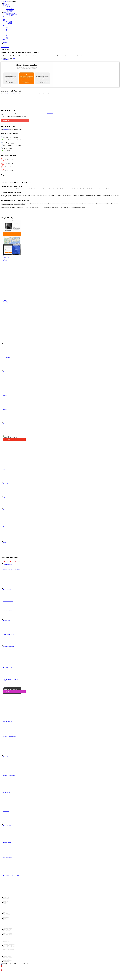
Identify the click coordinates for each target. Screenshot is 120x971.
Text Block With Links (8, 601)
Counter (5, 542)
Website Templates (9, 6)
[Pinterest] (1, 970)
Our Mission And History (9, 646)
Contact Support (9, 23)
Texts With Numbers (7, 564)
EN (7, 27)
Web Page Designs (7, 957)
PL (6, 34)
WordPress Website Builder (11, 14)
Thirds (4, 497)
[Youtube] (1, 966)
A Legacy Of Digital (7, 721)
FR (7, 30)
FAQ (4, 912)
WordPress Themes (10, 9)
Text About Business (7, 610)
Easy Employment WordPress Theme (11, 875)
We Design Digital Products (9, 825)
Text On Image (6, 357)
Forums (4, 18)
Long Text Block (7, 589)
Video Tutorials (9, 21)
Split (4, 423)
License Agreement (7, 900)
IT (6, 32)
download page (50, 113)
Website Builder (6, 941)
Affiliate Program (7, 916)
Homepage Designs (7, 960)
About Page (6, 260)
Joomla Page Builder (10, 15)
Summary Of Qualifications (9, 775)
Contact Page (6, 257)
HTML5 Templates (7, 933)
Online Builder (6, 129)
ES (6, 33)
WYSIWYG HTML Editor (9, 946)
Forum (4, 918)
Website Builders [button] (6, 12)
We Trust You (6, 811)
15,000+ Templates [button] (7, 5)
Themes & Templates (8, 923)
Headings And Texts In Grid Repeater (11, 569)
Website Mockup (7, 961)
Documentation (9, 22)
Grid (4, 526)
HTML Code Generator (8, 949)
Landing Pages (6, 959)
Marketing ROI (6, 792)
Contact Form (6, 395)
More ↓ (5, 255)
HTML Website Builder (10, 13)
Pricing (4, 16)
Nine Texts (5, 756)
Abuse (4, 903)
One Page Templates (7, 934)
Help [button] (4, 20)
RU (7, 38)
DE (7, 28)
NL (7, 29)
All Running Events (7, 857)
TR (7, 37)
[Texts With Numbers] (12, 563)
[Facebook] (1, 964)
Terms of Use (6, 897)
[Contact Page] (12, 254)
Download (5, 3)
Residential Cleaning (7, 667)
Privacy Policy (6, 898)
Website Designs (9, 7)
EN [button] (4, 25)
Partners (5, 902)
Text (14, 58)
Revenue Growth (7, 842)
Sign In (5, 39)
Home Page (5, 301)
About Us (5, 901)
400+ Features (6, 4)
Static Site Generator (7, 948)
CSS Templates (6, 930)
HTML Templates (9, 11)
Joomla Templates (9, 10)
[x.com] (1, 968)
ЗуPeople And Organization (9, 736)
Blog (4, 19)
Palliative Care (6, 620)
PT (6, 35)
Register (5, 42)
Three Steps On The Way (9, 634)
